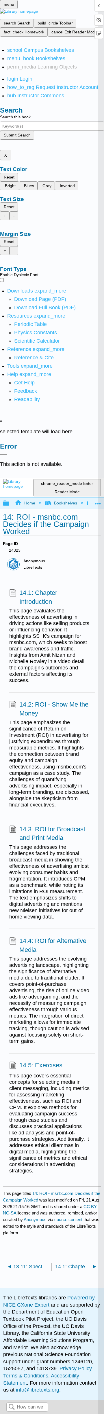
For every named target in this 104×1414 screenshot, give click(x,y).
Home (29, 503)
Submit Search (17, 135)
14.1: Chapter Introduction (38, 597)
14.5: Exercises (40, 1065)
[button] (25, 391)
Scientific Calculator (37, 341)
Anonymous (35, 1219)
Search (11, 1407)
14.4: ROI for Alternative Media (52, 945)
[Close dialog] (3, 454)
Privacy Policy (76, 1368)
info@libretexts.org (36, 1390)
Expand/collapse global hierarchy (9, 503)
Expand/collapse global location (98, 501)
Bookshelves (65, 503)
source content (68, 1219)
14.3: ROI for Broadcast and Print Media (52, 833)
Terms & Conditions (25, 1376)
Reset (9, 177)
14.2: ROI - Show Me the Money (53, 709)
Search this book (15, 117)
